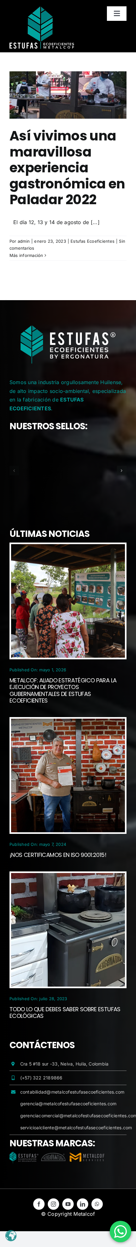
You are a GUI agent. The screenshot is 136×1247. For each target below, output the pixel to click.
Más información (26, 255)
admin (24, 241)
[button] (14, 470)
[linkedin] (82, 1204)
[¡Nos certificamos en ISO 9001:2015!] (68, 723)
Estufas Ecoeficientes (92, 241)
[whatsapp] (97, 1204)
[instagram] (53, 1204)
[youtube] (68, 1204)
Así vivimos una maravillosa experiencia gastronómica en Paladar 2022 (67, 168)
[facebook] (39, 1204)
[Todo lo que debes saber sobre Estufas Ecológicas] (68, 877)
